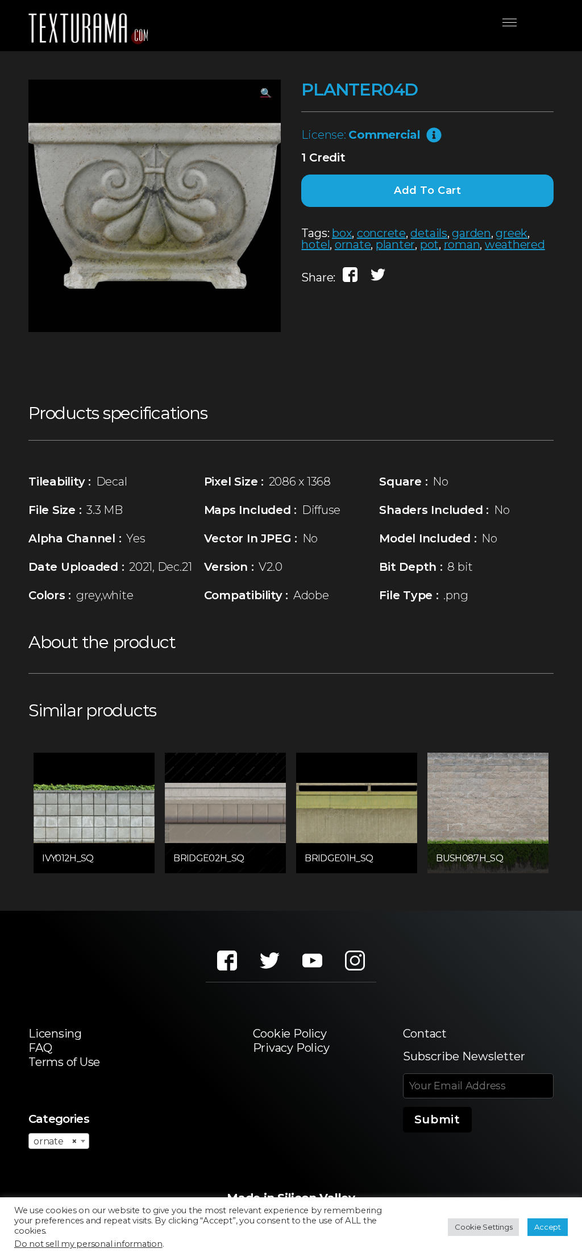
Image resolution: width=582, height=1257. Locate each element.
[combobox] (58, 1141)
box (342, 233)
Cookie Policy (290, 1033)
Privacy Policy (291, 1048)
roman (462, 244)
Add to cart (428, 190)
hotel (315, 244)
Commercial (384, 135)
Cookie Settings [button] (483, 1226)
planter (395, 244)
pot (429, 244)
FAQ (40, 1048)
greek (511, 233)
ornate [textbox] (55, 1141)
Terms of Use (64, 1062)
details (428, 233)
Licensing (55, 1033)
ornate (353, 244)
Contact (425, 1033)
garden (471, 233)
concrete (381, 233)
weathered (515, 244)
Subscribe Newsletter (464, 1056)
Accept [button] (547, 1226)
